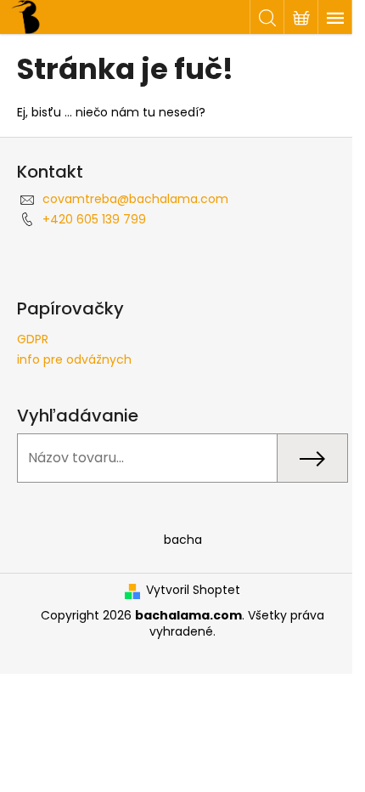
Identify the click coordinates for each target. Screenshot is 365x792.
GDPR (32, 339)
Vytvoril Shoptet (193, 590)
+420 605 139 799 (94, 219)
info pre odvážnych (74, 359)
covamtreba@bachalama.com (135, 198)
